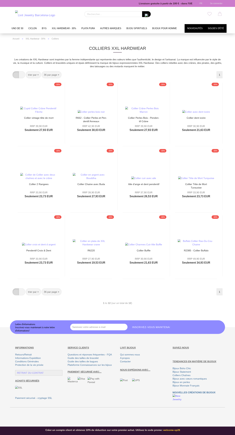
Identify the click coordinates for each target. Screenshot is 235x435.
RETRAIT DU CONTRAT (30, 372)
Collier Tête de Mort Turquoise (196, 185)
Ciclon (32, 28)
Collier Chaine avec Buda (91, 184)
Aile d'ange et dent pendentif (143, 184)
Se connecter (215, 3)
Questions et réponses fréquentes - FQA (90, 354)
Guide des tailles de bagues (83, 361)
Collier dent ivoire (196, 117)
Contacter (125, 361)
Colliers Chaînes (181, 375)
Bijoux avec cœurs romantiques (190, 378)
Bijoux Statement (182, 371)
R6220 (91, 250)
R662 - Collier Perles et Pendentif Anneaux (91, 119)
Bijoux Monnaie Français (186, 385)
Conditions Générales (27, 361)
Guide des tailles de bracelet (83, 358)
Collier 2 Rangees (39, 184)
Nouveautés (195, 28)
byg (44, 28)
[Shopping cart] (220, 14)
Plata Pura (88, 28)
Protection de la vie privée (29, 365)
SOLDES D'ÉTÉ (216, 28)
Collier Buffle (144, 250)
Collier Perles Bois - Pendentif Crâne (143, 119)
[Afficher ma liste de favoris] (209, 14)
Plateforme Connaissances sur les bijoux (90, 365)
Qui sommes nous (130, 354)
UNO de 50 (17, 28)
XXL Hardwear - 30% (64, 28)
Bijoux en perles (181, 382)
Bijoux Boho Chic (182, 368)
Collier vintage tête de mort (39, 117)
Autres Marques (110, 28)
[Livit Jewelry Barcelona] (35, 15)
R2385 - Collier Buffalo (196, 250)
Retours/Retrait (23, 354)
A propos (125, 358)
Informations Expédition (28, 358)
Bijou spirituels (136, 28)
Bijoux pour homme (164, 28)
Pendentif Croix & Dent (38, 250)
